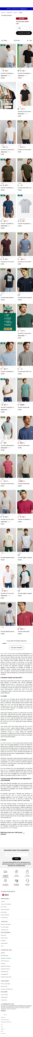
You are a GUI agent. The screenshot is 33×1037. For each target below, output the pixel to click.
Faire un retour (4, 906)
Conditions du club (4, 929)
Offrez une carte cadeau (5, 983)
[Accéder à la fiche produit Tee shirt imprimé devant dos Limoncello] (8, 540)
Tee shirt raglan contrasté (25, 557)
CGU (2, 1026)
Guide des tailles (4, 997)
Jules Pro (3, 952)
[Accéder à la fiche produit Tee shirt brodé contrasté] (25, 280)
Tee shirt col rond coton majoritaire (10, 149)
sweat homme (20, 753)
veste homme (14, 744)
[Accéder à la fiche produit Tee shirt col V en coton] (8, 244)
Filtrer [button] (5, 40)
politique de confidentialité (16, 865)
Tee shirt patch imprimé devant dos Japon (12, 297)
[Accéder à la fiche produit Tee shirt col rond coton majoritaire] (25, 94)
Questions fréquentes (5, 914)
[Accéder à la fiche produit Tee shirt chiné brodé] (25, 390)
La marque (3, 963)
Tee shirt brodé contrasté (25, 297)
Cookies (2, 1028)
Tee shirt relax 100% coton (25, 188)
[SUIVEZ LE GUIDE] (8, 95)
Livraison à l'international (6, 904)
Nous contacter (4, 912)
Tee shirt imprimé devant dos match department (14, 631)
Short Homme (3, 935)
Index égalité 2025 (4, 974)
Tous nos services (4, 917)
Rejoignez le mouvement (6, 958)
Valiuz (2, 1031)
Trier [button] (30, 40)
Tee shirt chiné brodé (23, 407)
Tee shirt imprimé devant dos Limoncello (12, 557)
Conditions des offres (5, 1019)
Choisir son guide (4, 994)
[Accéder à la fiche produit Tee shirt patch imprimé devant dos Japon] (8, 280)
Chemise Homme (4, 943)
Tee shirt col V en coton (7, 261)
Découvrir (3, 1010)
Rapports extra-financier (5, 966)
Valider (16, 858)
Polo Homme (3, 940)
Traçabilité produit (4, 971)
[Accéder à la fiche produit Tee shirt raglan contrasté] (25, 540)
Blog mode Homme (4, 955)
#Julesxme (3, 1017)
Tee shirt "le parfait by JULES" (9, 73)
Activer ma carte (4, 986)
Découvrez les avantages (6, 924)
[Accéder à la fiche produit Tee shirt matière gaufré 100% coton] (8, 428)
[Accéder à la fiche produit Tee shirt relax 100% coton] (25, 170)
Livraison (3, 901)
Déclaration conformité (5, 968)
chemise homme (6, 797)
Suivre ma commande (5, 909)
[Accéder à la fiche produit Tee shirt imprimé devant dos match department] (8, 614)
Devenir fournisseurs (5, 960)
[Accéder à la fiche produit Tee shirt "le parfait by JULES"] (8, 56)
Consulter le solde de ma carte (7, 989)
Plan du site (3, 1033)
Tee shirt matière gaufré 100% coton (11, 445)
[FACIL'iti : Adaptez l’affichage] (5, 894)
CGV (2, 1024)
